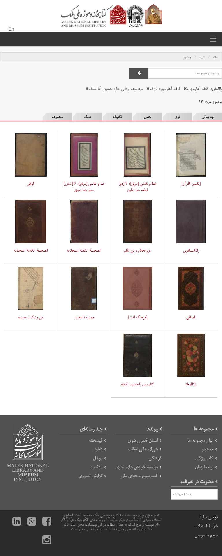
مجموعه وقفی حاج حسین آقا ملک (116, 89)
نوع (177, 116)
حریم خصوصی (206, 535)
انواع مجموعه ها (200, 440)
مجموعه (57, 116)
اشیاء (202, 57)
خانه (215, 57)
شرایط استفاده (207, 526)
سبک (87, 116)
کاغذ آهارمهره (198, 89)
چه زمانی (208, 116)
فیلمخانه (95, 440)
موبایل (97, 458)
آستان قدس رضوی (143, 440)
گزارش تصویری (90, 476)
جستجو (187, 57)
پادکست (96, 467)
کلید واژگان (204, 458)
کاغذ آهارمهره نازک (165, 89)
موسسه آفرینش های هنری (136, 467)
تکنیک (117, 116)
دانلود (98, 449)
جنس (147, 116)
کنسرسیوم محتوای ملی (139, 476)
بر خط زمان (204, 467)
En (11, 29)
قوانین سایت (208, 517)
